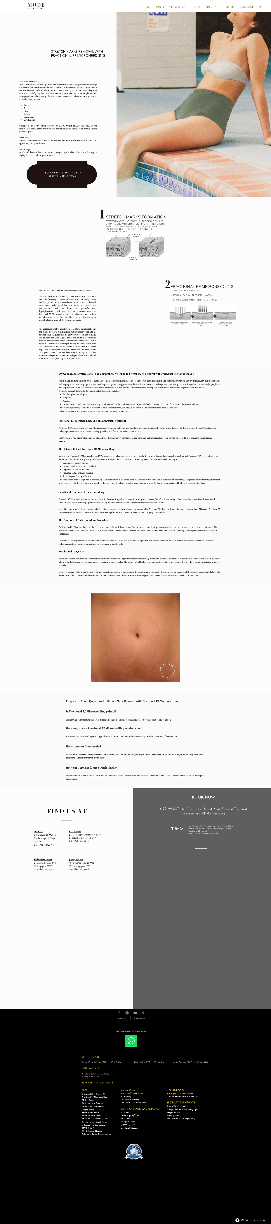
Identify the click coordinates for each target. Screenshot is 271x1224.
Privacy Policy (139, 1018)
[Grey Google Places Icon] (143, 1013)
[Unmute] (102, 677)
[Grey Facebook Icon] (119, 1013)
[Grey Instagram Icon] (127, 1013)
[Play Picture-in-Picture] (168, 677)
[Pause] (96, 677)
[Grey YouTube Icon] (135, 1013)
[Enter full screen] (174, 677)
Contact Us (121, 1018)
